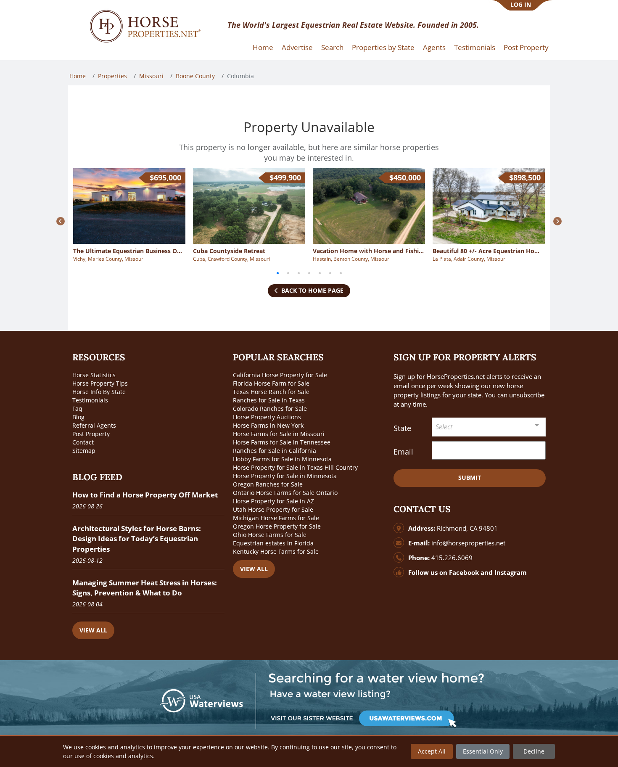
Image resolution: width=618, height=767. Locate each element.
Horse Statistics (94, 375)
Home (263, 47)
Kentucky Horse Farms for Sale (276, 551)
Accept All (432, 751)
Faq (77, 409)
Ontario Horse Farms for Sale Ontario (285, 493)
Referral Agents (94, 425)
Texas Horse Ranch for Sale (271, 392)
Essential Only (483, 751)
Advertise (297, 47)
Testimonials (474, 47)
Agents (434, 47)
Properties (112, 76)
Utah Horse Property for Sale (273, 509)
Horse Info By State (99, 392)
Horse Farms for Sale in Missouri (279, 434)
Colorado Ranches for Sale (270, 409)
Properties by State (383, 47)
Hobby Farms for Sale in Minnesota (282, 459)
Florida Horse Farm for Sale (271, 383)
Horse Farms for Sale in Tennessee (281, 442)
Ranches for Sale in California (274, 451)
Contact (83, 442)
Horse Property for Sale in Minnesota (285, 476)
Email (403, 452)
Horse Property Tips (100, 383)
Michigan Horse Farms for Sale (276, 518)
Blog (78, 417)
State (402, 428)
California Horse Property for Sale (280, 375)
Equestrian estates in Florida (273, 543)
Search (332, 47)
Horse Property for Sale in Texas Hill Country (295, 467)
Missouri (151, 76)
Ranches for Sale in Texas (269, 400)
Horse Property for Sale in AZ (273, 501)
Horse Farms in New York (268, 425)
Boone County (195, 76)
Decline (533, 751)
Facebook (464, 572)
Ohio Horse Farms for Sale (269, 535)
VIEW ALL (93, 630)
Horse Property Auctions (267, 417)
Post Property (526, 47)
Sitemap (83, 451)
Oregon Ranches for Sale (268, 484)
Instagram (510, 572)
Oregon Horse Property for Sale (277, 526)
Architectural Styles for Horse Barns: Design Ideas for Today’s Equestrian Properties (136, 538)
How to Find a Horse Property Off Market (145, 495)
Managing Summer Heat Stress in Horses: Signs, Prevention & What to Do (144, 588)
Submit (469, 477)
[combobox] (489, 427)
